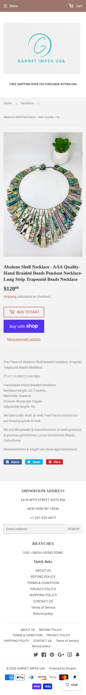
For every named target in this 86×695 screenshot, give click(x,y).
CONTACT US (43, 601)
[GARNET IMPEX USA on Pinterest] (51, 655)
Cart (78, 6)
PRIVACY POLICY (43, 589)
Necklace (27, 103)
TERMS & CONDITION (43, 583)
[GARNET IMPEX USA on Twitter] (35, 655)
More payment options (24, 339)
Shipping (10, 296)
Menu (14, 6)
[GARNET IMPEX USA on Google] (61, 655)
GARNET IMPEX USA (31, 668)
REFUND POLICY (43, 577)
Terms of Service (43, 607)
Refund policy (43, 614)
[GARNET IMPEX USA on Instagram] (69, 655)
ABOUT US (43, 570)
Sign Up (73, 529)
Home (8, 103)
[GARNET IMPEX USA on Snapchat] (77, 655)
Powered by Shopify (62, 668)
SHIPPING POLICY (43, 595)
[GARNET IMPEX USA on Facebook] (43, 655)
